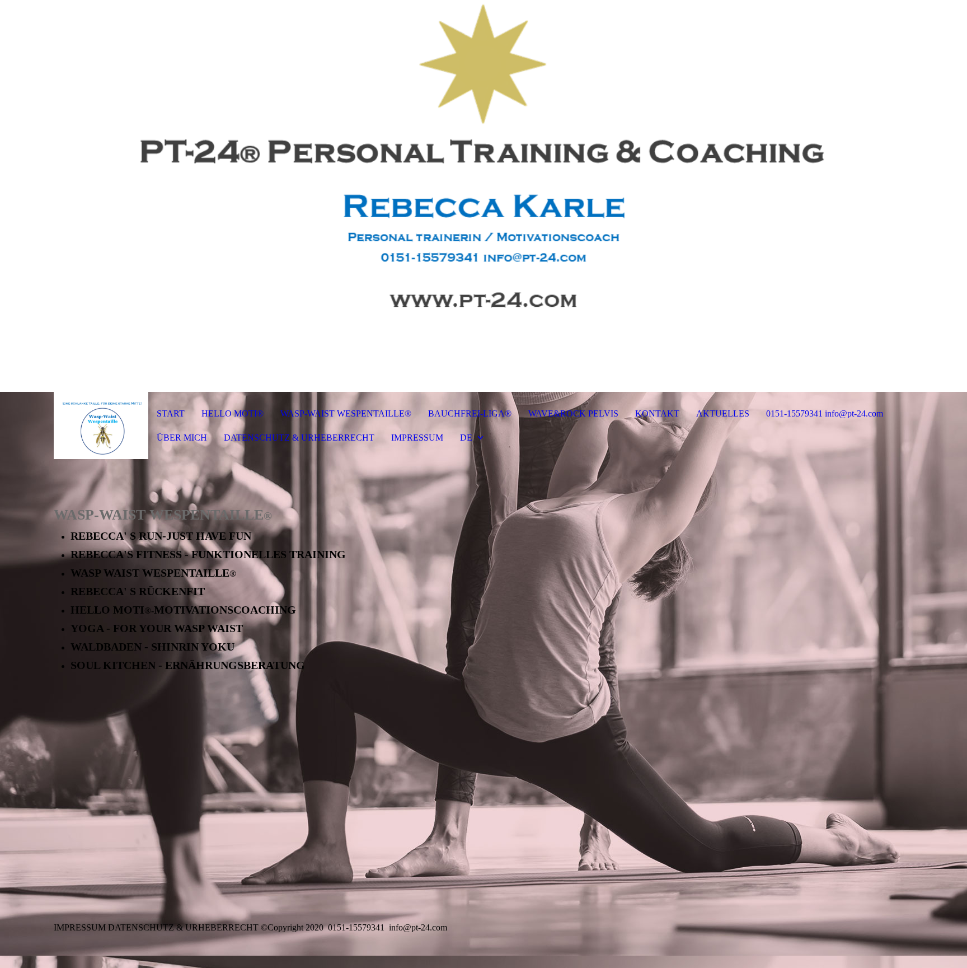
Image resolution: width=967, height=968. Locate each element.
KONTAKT (657, 413)
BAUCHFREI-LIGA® (469, 413)
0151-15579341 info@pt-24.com (824, 413)
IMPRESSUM (417, 437)
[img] (483, 196)
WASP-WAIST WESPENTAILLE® (345, 413)
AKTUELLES (722, 413)
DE (466, 437)
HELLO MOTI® (232, 413)
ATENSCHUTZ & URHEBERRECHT (187, 927)
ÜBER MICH (182, 437)
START (171, 413)
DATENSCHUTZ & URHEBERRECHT (299, 437)
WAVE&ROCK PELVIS (573, 413)
